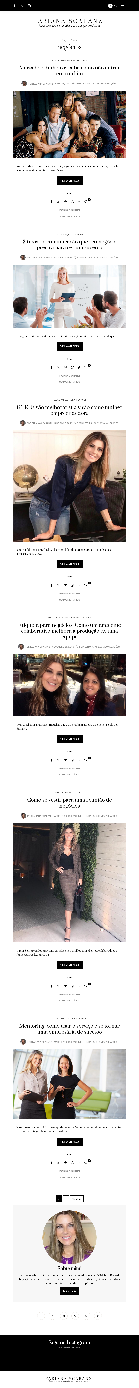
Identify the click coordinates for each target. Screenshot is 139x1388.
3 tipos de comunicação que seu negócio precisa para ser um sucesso (70, 245)
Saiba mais (69, 1291)
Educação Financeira (63, 60)
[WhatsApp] (72, 201)
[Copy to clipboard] (79, 201)
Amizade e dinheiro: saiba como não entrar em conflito (69, 71)
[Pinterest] (65, 201)
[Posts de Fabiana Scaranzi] (24, 83)
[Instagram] (29, 5)
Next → (76, 1198)
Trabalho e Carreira (63, 400)
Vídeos (51, 617)
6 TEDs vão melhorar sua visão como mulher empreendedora (69, 410)
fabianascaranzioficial (69, 1347)
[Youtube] (64, 1316)
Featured (82, 60)
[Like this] (86, 202)
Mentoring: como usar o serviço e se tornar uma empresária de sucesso (69, 1029)
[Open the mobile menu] (122, 5)
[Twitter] (21, 5)
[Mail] (86, 1316)
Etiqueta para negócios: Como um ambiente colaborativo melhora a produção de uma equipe (69, 631)
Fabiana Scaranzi (43, 84)
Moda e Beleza (63, 792)
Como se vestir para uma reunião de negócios (69, 803)
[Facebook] (15, 5)
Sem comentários (69, 216)
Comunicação (63, 234)
